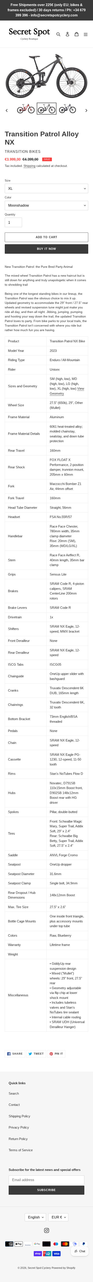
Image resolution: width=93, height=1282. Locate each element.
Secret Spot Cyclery (39, 1267)
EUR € (57, 1217)
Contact (14, 1105)
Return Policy (18, 1139)
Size (7, 180)
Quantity (10, 214)
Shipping (29, 165)
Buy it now (46, 248)
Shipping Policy (19, 1116)
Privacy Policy (19, 1127)
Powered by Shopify (63, 1267)
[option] (26, 109)
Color (8, 197)
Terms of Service (21, 1150)
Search (14, 1093)
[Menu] (85, 34)
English (34, 1217)
